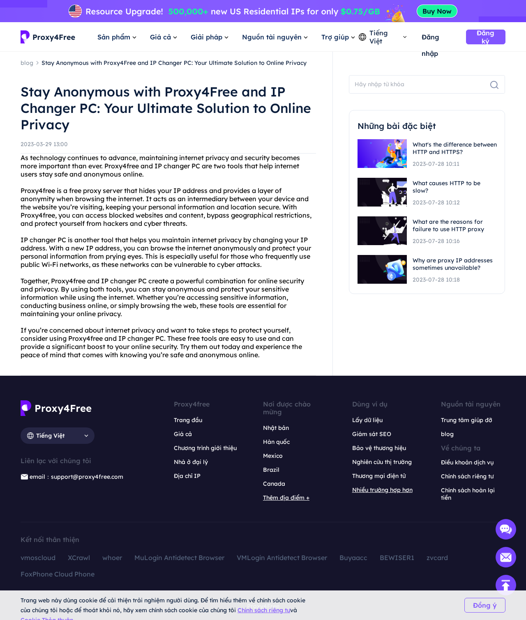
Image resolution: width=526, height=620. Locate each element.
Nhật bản (276, 428)
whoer (112, 557)
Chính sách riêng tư (264, 610)
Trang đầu (188, 420)
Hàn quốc (276, 441)
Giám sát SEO (371, 434)
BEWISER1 (397, 557)
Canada (274, 483)
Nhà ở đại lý (191, 462)
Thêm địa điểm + (286, 497)
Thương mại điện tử (379, 476)
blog (447, 434)
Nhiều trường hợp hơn (382, 490)
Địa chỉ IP (187, 476)
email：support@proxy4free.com (76, 476)
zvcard (437, 557)
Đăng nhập (430, 39)
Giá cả (183, 434)
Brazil (271, 469)
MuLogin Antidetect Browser (179, 557)
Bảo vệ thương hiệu (379, 448)
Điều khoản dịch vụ (467, 462)
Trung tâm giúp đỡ (466, 420)
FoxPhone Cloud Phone (58, 574)
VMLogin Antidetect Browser (282, 557)
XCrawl (79, 557)
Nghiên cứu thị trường (382, 462)
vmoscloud (38, 557)
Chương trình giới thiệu (205, 448)
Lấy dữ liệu (367, 420)
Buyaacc (353, 557)
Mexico (273, 455)
